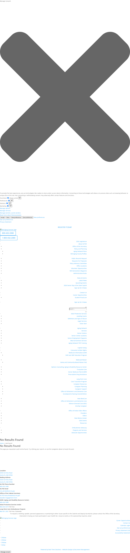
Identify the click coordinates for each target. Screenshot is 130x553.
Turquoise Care (82, 369)
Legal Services (82, 321)
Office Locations (82, 266)
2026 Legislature (81, 241)
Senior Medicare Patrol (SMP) (77, 372)
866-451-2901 (4, 511)
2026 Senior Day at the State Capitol (75, 285)
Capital (82, 348)
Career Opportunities (80, 295)
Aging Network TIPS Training (78, 343)
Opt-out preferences (6, 220)
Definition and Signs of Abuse (77, 319)
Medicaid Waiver (81, 360)
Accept (3, 217)
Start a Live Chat (9, 465)
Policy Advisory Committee (78, 263)
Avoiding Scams (82, 316)
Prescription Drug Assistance (77, 374)
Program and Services (80, 430)
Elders (85, 416)
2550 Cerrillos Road (6, 473)
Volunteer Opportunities (79, 268)
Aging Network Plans (80, 251)
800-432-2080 (8, 233)
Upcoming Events (81, 283)
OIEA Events (83, 420)
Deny (7, 217)
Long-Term (82, 379)
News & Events (82, 278)
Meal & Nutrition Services (78, 341)
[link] (101, 516)
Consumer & (79, 350)
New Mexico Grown (80, 418)
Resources (83, 423)
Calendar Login (125, 525)
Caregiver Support (81, 389)
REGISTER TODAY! (65, 227)
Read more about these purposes (10, 215)
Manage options (5, 208)
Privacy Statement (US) (123, 530)
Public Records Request (79, 258)
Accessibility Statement (122, 533)
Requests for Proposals (79, 261)
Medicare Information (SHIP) (78, 353)
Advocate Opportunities (79, 433)
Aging (82, 328)
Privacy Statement (5, 222)
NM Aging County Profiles (79, 254)
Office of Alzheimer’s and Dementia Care (74, 391)
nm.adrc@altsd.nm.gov (7, 491)
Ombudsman (79, 428)
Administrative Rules (80, 273)
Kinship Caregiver (81, 406)
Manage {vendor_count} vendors (10, 213)
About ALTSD (83, 244)
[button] (65, 97)
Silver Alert (83, 323)
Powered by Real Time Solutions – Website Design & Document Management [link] (65, 549)
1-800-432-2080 (8, 238)
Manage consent (5, 552)
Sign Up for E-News (80, 288)
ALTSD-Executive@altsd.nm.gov (10, 495)
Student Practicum (81, 297)
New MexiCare (82, 398)
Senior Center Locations (79, 336)
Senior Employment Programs (77, 338)
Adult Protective (79, 314)
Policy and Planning (80, 249)
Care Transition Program (79, 381)
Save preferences (27, 217)
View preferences (16, 217)
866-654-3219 (4, 507)
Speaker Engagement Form (8, 498)
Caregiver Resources (80, 384)
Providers (84, 413)
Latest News (83, 280)
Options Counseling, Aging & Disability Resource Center (69, 367)
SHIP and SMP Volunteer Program (76, 355)
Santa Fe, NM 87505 (6, 475)
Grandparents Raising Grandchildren (75, 394)
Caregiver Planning (81, 386)
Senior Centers (82, 333)
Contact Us (83, 292)
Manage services (5, 210)
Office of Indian (78, 411)
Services (84, 331)
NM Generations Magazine (78, 271)
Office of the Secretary (80, 246)
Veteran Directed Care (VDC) (78, 403)
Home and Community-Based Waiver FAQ (73, 362)
